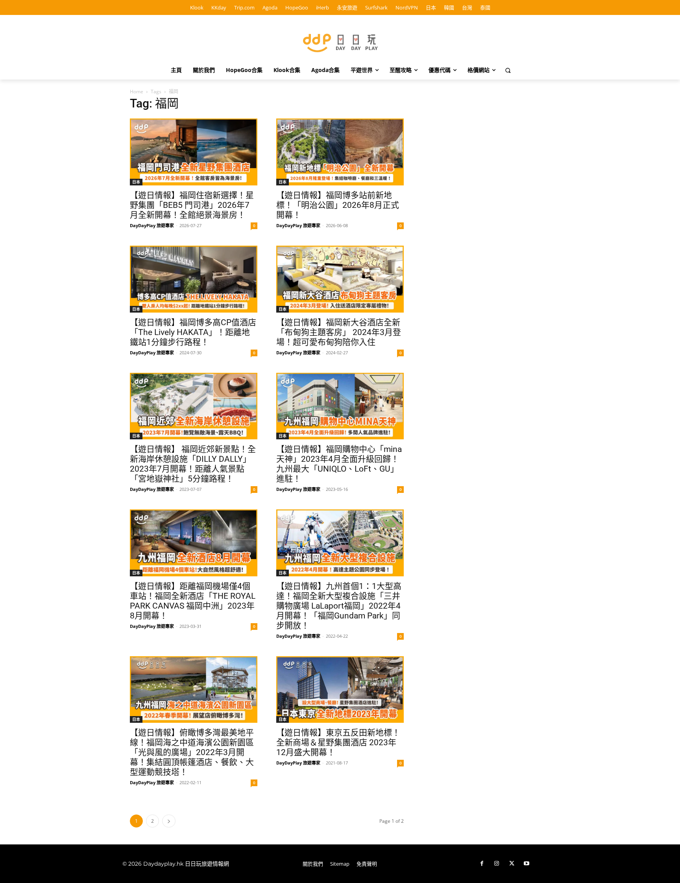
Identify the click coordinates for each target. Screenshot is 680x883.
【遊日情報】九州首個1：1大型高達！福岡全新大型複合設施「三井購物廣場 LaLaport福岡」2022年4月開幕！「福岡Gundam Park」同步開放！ (338, 605)
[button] (508, 70)
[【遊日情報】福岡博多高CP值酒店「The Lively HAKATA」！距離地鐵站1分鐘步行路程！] (193, 279)
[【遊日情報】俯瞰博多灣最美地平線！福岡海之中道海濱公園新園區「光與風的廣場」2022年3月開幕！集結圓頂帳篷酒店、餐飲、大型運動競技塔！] (193, 689)
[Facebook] (481, 863)
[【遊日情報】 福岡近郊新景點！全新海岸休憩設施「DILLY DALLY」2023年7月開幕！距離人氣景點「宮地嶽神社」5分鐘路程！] (193, 406)
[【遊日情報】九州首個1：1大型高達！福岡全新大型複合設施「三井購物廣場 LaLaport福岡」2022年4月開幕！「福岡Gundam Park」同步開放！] (340, 542)
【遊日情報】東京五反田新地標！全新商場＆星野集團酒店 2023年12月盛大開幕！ (338, 742)
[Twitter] (511, 863)
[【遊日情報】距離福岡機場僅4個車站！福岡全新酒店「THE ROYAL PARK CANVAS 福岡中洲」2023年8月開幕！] (193, 542)
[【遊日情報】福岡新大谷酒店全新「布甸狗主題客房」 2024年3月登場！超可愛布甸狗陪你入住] (340, 279)
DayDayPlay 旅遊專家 (152, 225)
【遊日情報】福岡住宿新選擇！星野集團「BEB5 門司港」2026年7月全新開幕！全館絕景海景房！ (192, 205)
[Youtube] (526, 863)
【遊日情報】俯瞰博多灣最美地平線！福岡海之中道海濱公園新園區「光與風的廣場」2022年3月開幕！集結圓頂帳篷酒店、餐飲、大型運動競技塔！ (192, 752)
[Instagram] (496, 863)
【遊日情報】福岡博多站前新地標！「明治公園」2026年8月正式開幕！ (337, 205)
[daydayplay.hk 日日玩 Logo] (340, 41)
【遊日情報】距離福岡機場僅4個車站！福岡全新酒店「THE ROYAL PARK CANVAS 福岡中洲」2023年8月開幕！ (192, 600)
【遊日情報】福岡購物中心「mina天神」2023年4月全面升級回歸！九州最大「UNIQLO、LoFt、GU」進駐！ (339, 463)
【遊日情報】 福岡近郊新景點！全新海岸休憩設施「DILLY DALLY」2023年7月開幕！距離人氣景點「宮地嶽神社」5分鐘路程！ (193, 463)
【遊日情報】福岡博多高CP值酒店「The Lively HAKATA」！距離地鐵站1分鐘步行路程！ (193, 332)
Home (136, 91)
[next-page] (169, 821)
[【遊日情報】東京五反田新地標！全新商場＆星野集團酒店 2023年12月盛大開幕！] (340, 689)
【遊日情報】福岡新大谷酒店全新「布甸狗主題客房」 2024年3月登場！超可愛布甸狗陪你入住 (338, 332)
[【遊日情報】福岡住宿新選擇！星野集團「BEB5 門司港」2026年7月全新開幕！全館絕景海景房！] (193, 151)
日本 (136, 182)
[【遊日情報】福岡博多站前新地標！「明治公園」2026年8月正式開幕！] (340, 151)
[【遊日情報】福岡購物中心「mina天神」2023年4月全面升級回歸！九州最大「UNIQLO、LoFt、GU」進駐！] (340, 406)
